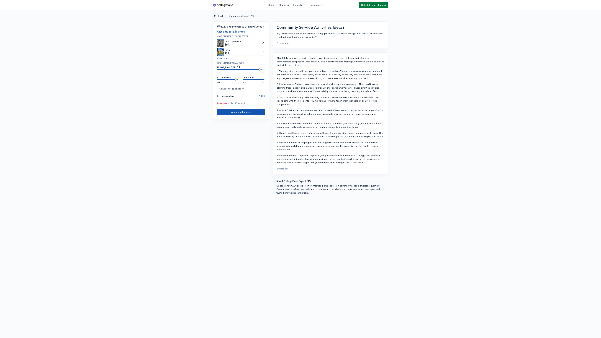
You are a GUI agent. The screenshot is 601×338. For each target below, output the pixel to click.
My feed (218, 15)
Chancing (283, 4)
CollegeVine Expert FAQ (241, 15)
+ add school (224, 58)
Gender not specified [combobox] (230, 88)
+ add (262, 95)
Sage (271, 4)
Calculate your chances (373, 4)
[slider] (260, 69)
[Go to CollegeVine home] (223, 5)
